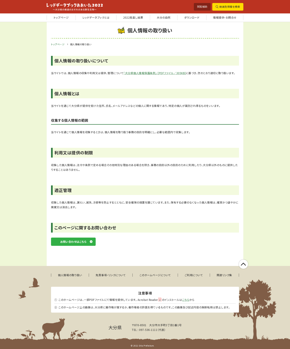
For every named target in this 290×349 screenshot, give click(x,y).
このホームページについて (155, 275)
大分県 (115, 327)
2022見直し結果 (133, 17)
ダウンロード (191, 17)
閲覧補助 (202, 6)
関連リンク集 (224, 275)
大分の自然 (164, 17)
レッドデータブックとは (96, 17)
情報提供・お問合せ (224, 17)
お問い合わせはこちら (73, 242)
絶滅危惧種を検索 (229, 6)
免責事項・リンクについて (111, 275)
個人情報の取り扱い (70, 275)
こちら (185, 300)
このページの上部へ (243, 264)
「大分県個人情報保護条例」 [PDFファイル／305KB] (155, 73)
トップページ (61, 17)
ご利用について (194, 275)
